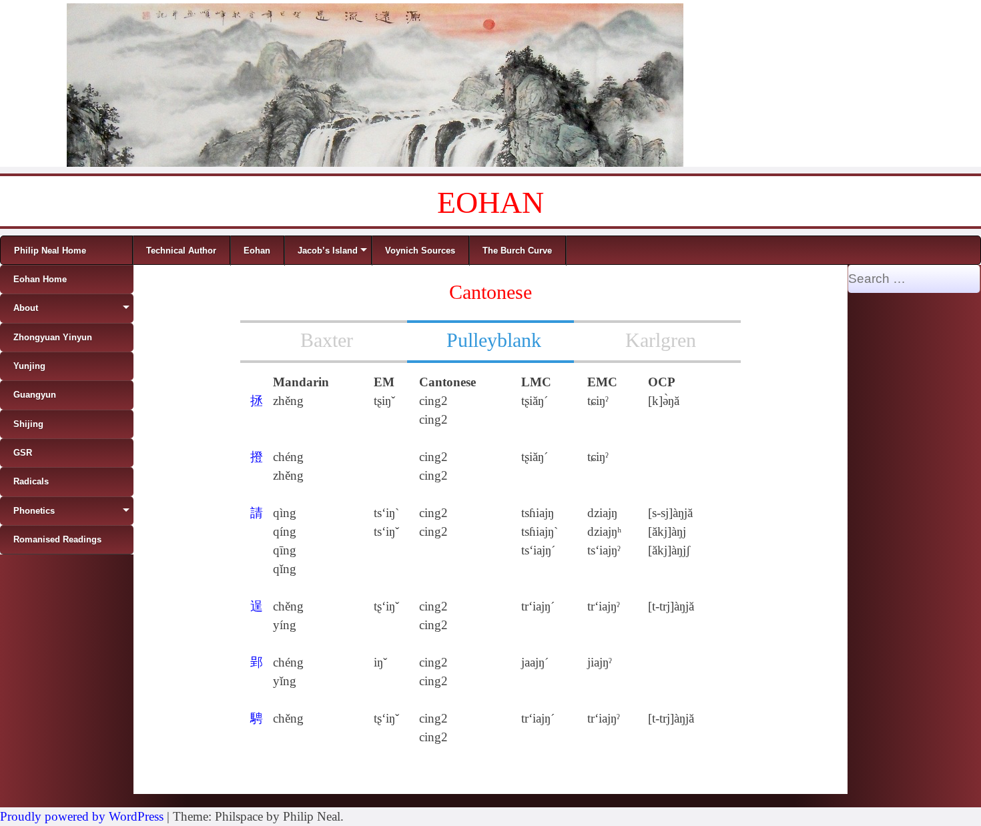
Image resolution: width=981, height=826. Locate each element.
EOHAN (490, 202)
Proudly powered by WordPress (82, 816)
